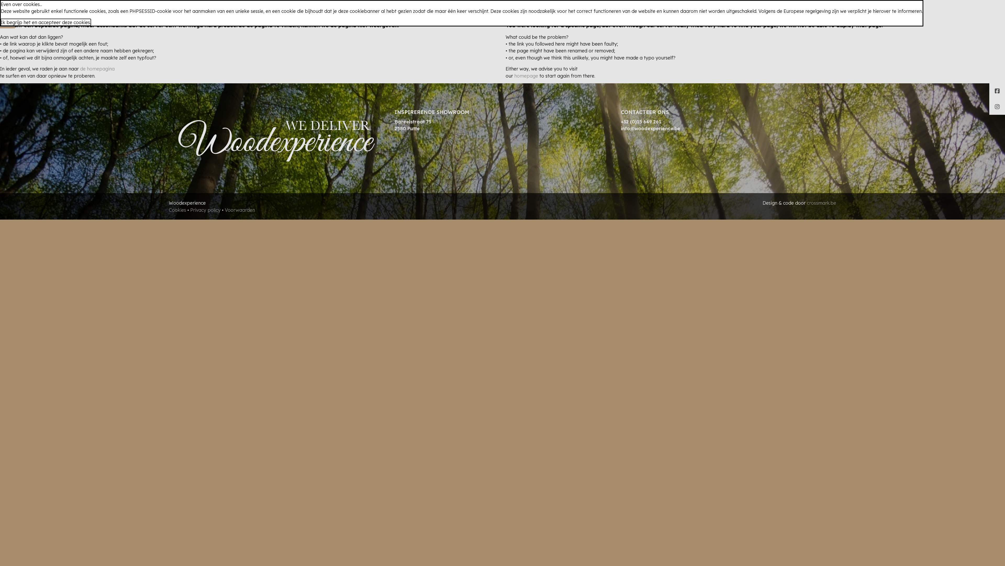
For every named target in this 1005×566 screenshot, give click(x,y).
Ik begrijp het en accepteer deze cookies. (46, 22)
